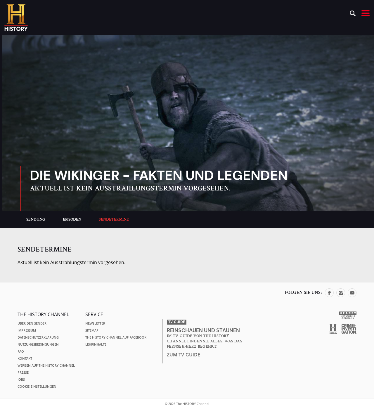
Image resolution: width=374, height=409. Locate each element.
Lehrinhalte (95, 344)
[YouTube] (352, 295)
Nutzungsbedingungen (38, 344)
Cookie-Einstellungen (37, 386)
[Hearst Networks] (347, 315)
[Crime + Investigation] (349, 329)
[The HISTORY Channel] (16, 17)
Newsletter (95, 323)
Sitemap (91, 330)
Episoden (72, 219)
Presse (23, 372)
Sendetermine (114, 219)
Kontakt (25, 358)
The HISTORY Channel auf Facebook (115, 337)
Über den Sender (32, 323)
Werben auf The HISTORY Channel (46, 365)
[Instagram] (340, 295)
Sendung (35, 219)
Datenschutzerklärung (38, 337)
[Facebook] (329, 295)
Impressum (27, 330)
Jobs (21, 379)
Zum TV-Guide (183, 354)
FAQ (21, 351)
